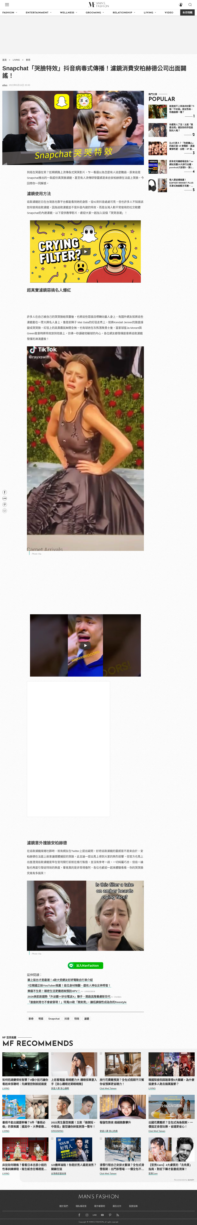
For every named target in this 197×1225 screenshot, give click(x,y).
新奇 (28, 60)
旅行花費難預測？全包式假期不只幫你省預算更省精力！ (122, 1082)
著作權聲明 (99, 1206)
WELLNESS (67, 13)
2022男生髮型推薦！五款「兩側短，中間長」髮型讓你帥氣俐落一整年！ (73, 1124)
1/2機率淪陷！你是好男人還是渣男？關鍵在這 (73, 1167)
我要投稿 (133, 1206)
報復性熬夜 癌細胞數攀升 (115, 1122)
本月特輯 (187, 13)
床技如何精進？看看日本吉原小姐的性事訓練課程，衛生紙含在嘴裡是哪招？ (24, 1167)
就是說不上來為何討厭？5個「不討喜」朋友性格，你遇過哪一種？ (181, 109)
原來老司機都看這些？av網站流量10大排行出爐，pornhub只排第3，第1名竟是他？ (181, 164)
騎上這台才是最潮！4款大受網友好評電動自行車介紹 (60, 980)
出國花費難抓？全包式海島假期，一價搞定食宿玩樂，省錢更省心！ (171, 1124)
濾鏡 (86, 1018)
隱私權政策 (81, 1206)
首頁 (4, 60)
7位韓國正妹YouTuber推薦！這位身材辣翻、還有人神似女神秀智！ (69, 985)
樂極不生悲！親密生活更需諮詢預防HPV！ (54, 991)
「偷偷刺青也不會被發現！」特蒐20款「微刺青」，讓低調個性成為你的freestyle (77, 1002)
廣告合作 (117, 1206)
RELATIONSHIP (122, 13)
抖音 (66, 1018)
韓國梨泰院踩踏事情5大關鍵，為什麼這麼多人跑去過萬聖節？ (171, 1082)
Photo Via (36, 554)
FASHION (8, 13)
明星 (40, 1018)
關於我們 (63, 1206)
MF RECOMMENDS (37, 1044)
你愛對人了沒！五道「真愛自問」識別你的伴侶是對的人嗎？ (181, 127)
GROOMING (93, 13)
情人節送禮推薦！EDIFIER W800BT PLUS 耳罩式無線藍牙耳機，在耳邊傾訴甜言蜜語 (181, 182)
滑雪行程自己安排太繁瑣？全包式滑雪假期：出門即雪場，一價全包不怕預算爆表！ (122, 1167)
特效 (76, 1018)
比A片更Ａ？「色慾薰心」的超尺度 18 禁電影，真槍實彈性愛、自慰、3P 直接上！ (182, 146)
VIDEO (169, 13)
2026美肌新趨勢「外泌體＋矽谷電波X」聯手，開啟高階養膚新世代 (69, 996)
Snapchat (54, 1018)
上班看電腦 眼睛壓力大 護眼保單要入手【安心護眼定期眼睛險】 (74, 1082)
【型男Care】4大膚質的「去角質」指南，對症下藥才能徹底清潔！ (170, 1167)
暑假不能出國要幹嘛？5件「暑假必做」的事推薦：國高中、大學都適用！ (23, 1125)
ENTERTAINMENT (37, 13)
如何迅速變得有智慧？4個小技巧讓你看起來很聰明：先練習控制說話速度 (25, 1082)
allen (4, 85)
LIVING (148, 13)
